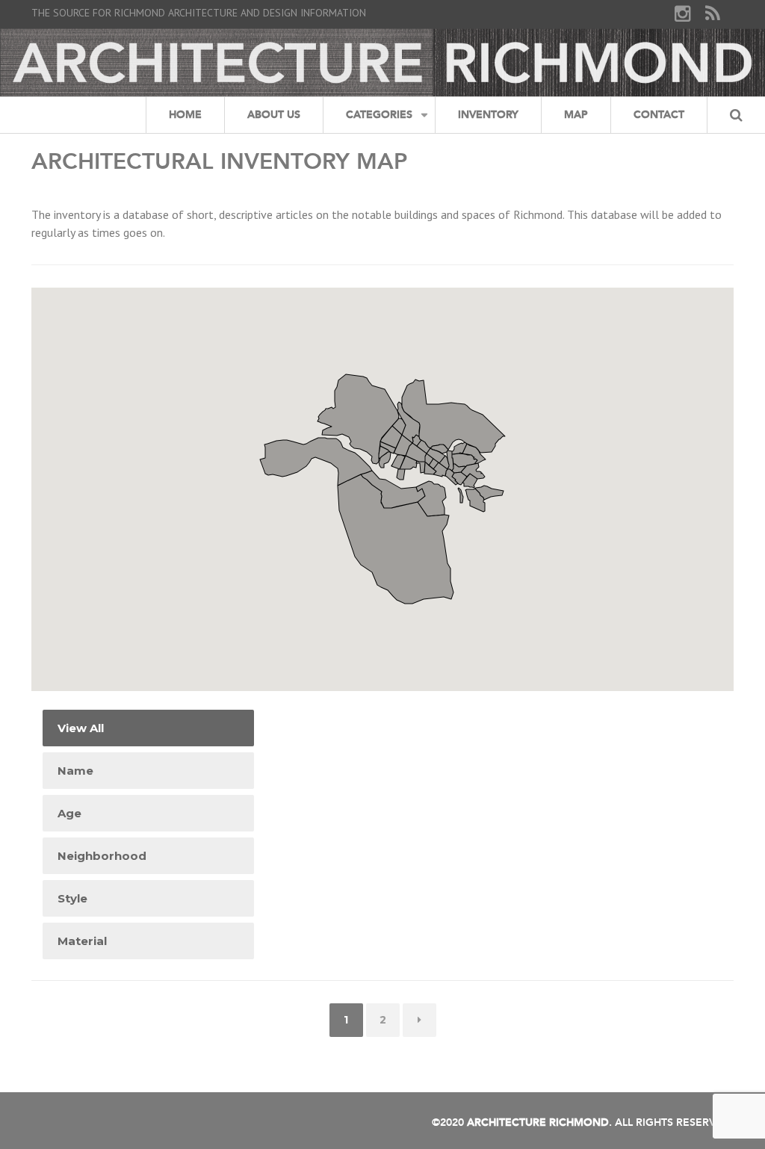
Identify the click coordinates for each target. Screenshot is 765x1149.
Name (75, 771)
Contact (659, 114)
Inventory (488, 114)
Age (69, 813)
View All (81, 728)
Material (82, 941)
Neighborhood (102, 856)
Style (72, 898)
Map (576, 114)
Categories (379, 114)
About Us (273, 114)
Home (185, 114)
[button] (446, 459)
